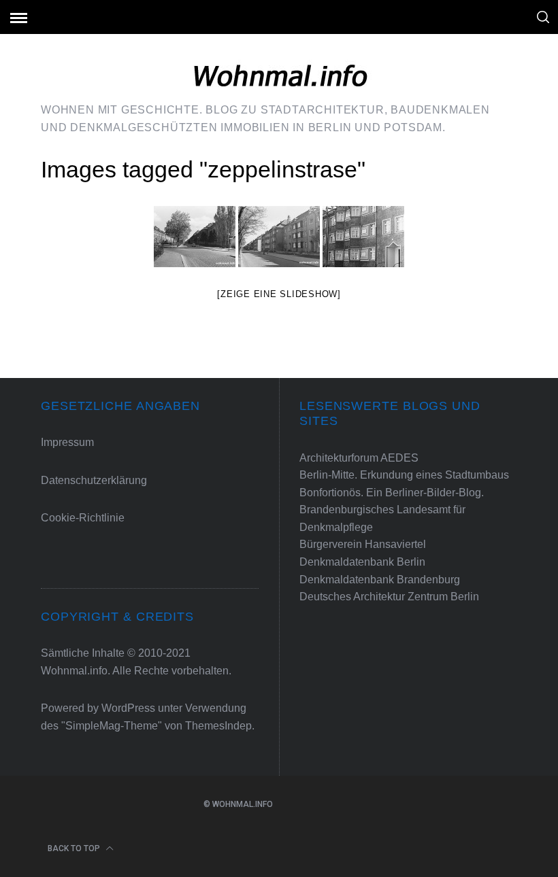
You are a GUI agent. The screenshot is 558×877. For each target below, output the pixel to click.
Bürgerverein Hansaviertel (362, 544)
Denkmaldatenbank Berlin (362, 562)
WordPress (128, 708)
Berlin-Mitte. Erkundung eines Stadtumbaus (404, 475)
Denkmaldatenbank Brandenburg (379, 579)
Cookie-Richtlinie (83, 517)
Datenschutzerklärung (94, 480)
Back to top (74, 848)
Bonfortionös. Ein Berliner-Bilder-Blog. (391, 492)
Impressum (67, 442)
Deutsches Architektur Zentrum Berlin (389, 596)
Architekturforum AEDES (359, 458)
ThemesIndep (218, 726)
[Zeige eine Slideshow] (279, 294)
